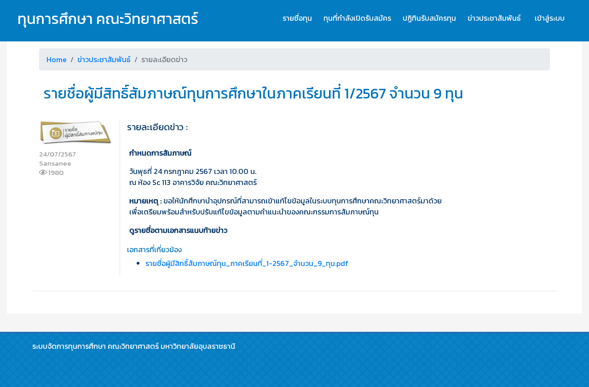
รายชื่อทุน (297, 17)
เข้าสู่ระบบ (550, 17)
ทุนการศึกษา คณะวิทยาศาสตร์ (107, 19)
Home (56, 59)
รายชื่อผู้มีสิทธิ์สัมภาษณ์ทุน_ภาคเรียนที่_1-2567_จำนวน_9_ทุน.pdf (246, 263)
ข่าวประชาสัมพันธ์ (494, 17)
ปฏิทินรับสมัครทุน (429, 17)
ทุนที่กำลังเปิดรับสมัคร (357, 17)
